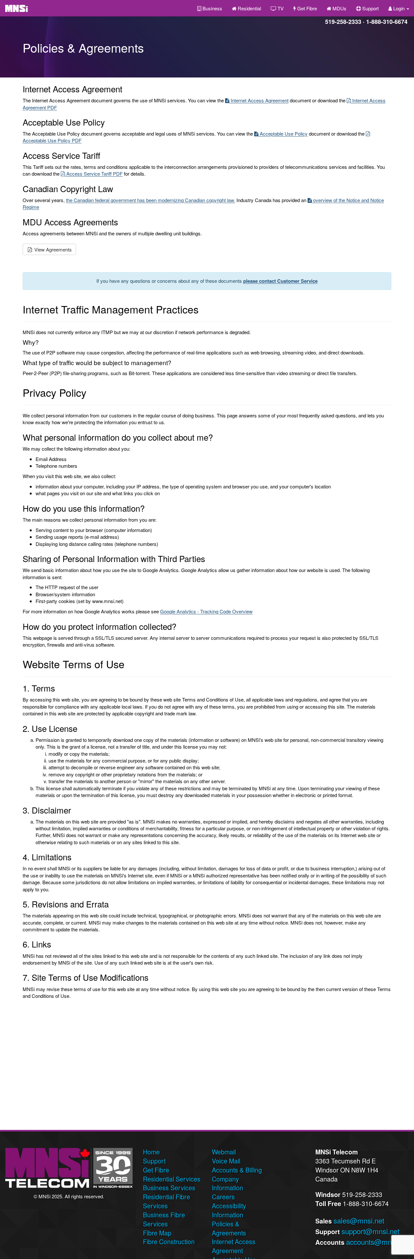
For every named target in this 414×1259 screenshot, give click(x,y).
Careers (223, 1196)
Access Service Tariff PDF (94, 173)
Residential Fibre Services (166, 1201)
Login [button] (399, 8)
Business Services (169, 1187)
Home (151, 1151)
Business (211, 8)
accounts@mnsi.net (377, 1241)
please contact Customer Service (280, 280)
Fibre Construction (169, 1241)
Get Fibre (306, 8)
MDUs (338, 8)
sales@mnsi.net (358, 1220)
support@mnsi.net (370, 1231)
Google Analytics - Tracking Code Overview (206, 611)
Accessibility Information (229, 1210)
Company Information (227, 1183)
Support (370, 8)
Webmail (224, 1151)
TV (280, 8)
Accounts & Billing (237, 1169)
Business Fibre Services (164, 1219)
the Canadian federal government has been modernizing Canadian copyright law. (150, 200)
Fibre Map (157, 1232)
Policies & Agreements (229, 1228)
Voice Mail (226, 1160)
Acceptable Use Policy (283, 133)
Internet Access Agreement (259, 100)
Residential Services (172, 1178)
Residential (248, 8)
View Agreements (52, 249)
